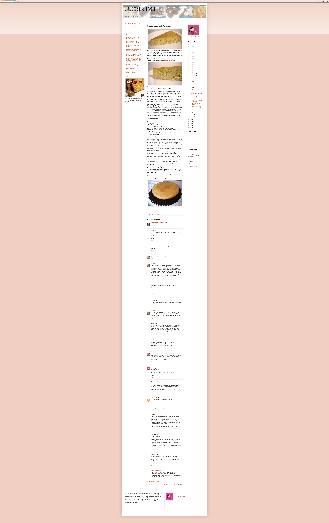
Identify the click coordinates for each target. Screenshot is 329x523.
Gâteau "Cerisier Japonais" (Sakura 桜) (197, 101)
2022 (191, 50)
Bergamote (153, 366)
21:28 (152, 377)
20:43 (152, 305)
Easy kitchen (154, 397)
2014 (191, 66)
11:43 (152, 450)
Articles (192, 164)
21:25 (152, 478)
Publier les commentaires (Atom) (161, 487)
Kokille (152, 292)
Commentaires (193, 166)
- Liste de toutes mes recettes (133, 23)
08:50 (152, 401)
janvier (192, 116)
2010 (191, 119)
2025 (191, 46)
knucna (152, 282)
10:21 (152, 240)
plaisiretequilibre (155, 470)
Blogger (178, 512)
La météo (153, 454)
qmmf (152, 230)
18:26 (152, 258)
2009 (191, 121)
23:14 (152, 334)
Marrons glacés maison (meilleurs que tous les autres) (133, 42)
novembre (193, 76)
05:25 (152, 226)
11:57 (152, 465)
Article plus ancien (178, 484)
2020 (191, 54)
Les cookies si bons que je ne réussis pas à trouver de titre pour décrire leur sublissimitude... (134, 54)
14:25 (152, 250)
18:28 (152, 277)
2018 (191, 58)
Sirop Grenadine (155, 245)
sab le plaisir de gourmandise (158, 222)
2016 (191, 62)
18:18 (152, 361)
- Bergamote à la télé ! (131, 25)
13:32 (152, 393)
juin (192, 86)
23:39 (152, 430)
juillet (192, 83)
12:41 (152, 347)
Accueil (165, 484)
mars (192, 92)
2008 (191, 123)
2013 (191, 68)
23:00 (152, 410)
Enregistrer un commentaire (155, 481)
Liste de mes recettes (131, 34)
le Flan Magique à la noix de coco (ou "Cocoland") (133, 72)
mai (192, 88)
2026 (191, 44)
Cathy (152, 339)
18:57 (152, 287)
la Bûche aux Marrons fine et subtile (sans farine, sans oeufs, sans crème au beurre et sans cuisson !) (133, 60)
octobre (193, 77)
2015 (191, 64)
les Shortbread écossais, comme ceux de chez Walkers (134, 50)
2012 (191, 70)
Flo (151, 255)
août (192, 82)
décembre (193, 73)
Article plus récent (151, 484)
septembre (193, 79)
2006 (191, 127)
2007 (191, 125)
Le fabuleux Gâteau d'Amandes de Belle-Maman (133, 38)
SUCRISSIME (140, 8)
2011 (191, 72)
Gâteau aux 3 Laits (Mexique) (195, 111)
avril (192, 89)
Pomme (153, 300)
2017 (191, 60)
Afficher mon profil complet (180, 496)
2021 (191, 52)
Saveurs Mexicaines (169, 60)
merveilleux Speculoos (131, 68)
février (192, 114)
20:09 (152, 296)
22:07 (152, 318)
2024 (191, 48)
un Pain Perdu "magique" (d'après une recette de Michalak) (134, 65)
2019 (191, 56)
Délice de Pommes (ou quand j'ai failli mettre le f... (197, 108)
